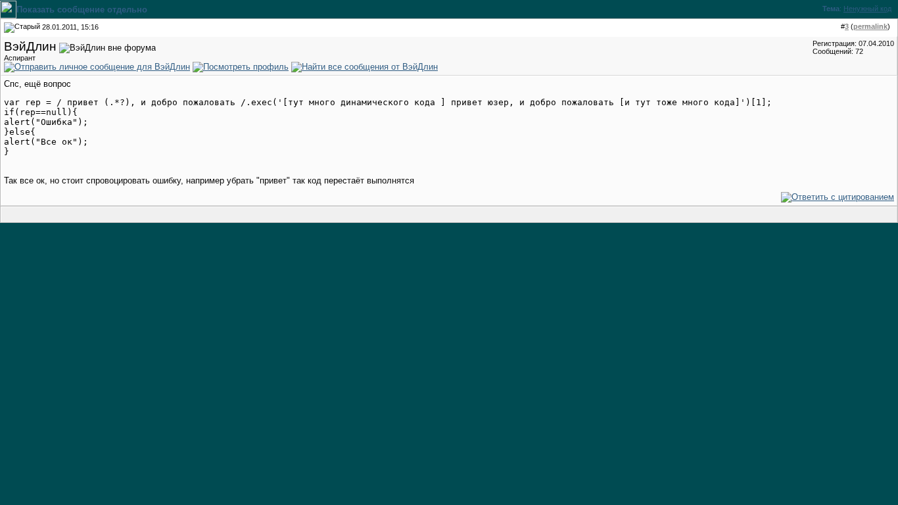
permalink (870, 26)
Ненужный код (867, 8)
